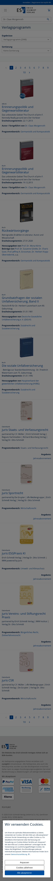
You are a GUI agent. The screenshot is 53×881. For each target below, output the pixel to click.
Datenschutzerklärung (19, 854)
